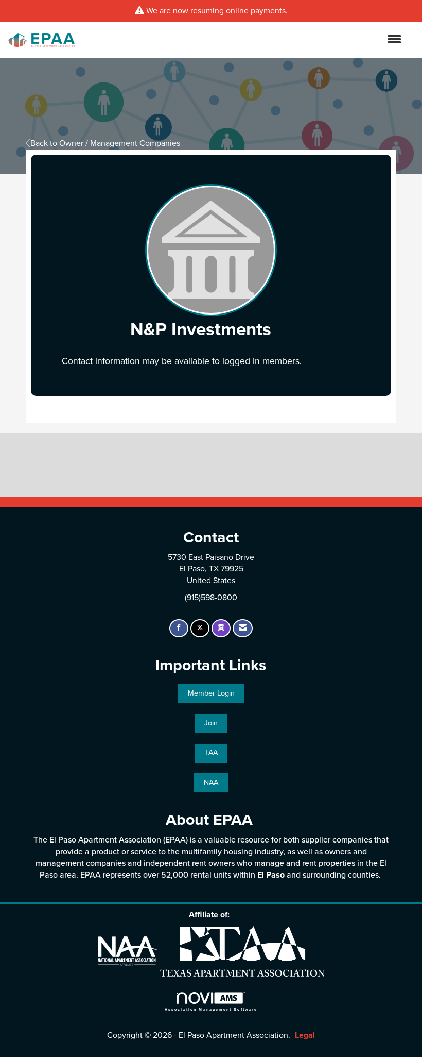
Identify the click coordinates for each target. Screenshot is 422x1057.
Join (211, 723)
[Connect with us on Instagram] (221, 628)
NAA (211, 782)
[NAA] (129, 950)
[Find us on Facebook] (178, 628)
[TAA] (242, 950)
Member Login (211, 693)
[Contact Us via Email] (243, 628)
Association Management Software (211, 1009)
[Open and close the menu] (243, 40)
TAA (211, 752)
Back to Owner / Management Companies (105, 143)
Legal (305, 1035)
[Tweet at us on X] (199, 628)
